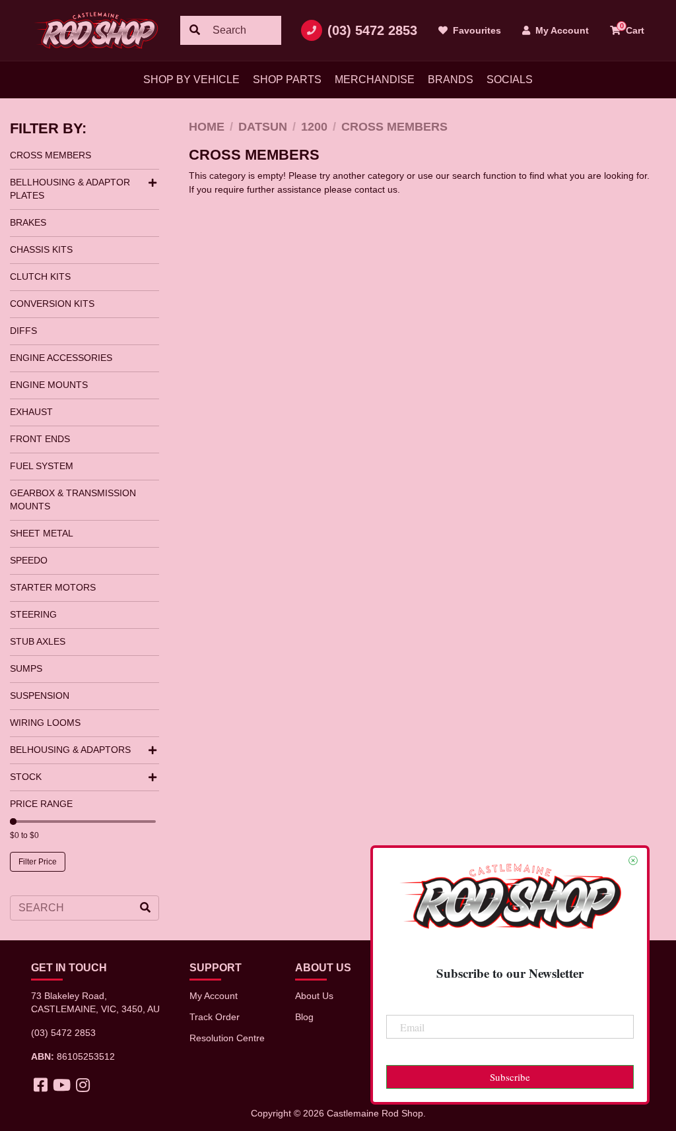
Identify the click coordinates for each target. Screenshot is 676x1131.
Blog (304, 1017)
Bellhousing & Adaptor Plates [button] (70, 189)
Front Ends (40, 439)
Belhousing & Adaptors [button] (70, 749)
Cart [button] (632, 29)
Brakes (28, 222)
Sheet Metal (41, 533)
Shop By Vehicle (191, 79)
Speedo (29, 560)
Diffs (23, 330)
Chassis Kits (41, 249)
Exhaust (31, 411)
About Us (314, 995)
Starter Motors (53, 587)
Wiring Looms (45, 722)
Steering (33, 614)
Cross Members (50, 155)
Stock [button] (26, 776)
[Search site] (194, 30)
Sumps (26, 668)
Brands (450, 79)
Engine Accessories (61, 357)
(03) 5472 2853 (372, 30)
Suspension (39, 695)
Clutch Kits (40, 276)
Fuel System (41, 466)
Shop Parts (287, 79)
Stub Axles (37, 641)
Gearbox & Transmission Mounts (73, 499)
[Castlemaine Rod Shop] (95, 30)
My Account (213, 995)
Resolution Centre (227, 1038)
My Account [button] (561, 30)
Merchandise (375, 79)
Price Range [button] (41, 803)
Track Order (214, 1017)
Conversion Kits (52, 303)
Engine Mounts (49, 384)
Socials (510, 79)
